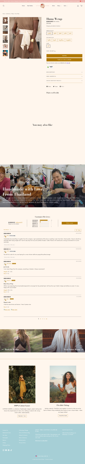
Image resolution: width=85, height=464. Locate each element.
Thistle (49, 40)
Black (60, 33)
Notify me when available (64, 59)
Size (47, 43)
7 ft (48, 46)
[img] (7, 233)
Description (50, 72)
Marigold (68, 40)
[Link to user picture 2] (14, 312)
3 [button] (42, 319)
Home (23, 5)
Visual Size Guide (63, 415)
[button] (50, 21)
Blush (55, 33)
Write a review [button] (69, 223)
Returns (4, 440)
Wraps (12, 13)
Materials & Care (7, 432)
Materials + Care (22, 416)
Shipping (48, 26)
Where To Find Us (23, 435)
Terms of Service (23, 438)
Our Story (5, 435)
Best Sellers (30, 5)
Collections (8, 13)
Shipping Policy (6, 445)
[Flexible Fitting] (63, 384)
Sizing (4, 442)
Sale (65, 5)
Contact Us (5, 430)
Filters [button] (79, 230)
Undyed (49, 33)
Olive (65, 33)
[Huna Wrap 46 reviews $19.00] (49, 101)
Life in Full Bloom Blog (24, 432)
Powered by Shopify (49, 459)
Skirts (53, 5)
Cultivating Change (23, 430)
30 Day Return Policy (53, 80)
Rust (70, 33)
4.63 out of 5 (19, 222)
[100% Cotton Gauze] (22, 384)
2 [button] (40, 319)
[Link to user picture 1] (7, 312)
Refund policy (22, 440)
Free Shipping (51, 76)
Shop (58, 5)
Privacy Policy (22, 442)
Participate (5, 438)
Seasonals (50, 37)
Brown (54, 40)
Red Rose (61, 40)
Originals (50, 30)
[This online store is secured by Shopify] (64, 67)
